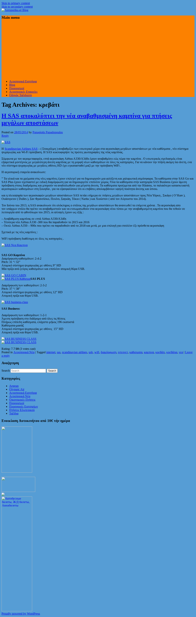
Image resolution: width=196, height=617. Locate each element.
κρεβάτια (171, 352)
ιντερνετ (123, 352)
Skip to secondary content (17, 6)
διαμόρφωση (108, 352)
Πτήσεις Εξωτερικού (22, 410)
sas (58, 352)
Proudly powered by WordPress (21, 613)
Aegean (14, 385)
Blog (12, 84)
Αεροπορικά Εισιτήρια (23, 81)
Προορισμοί (16, 88)
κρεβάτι (160, 352)
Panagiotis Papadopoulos (48, 132)
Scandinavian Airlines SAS (21, 148)
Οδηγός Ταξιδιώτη (20, 95)
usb (91, 352)
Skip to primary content (16, 3)
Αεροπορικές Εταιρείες (23, 91)
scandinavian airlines (74, 352)
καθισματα (135, 352)
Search (6, 370)
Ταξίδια (13, 413)
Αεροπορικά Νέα (23, 352)
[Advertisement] (98, 50)
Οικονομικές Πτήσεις (22, 399)
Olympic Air (16, 389)
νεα (181, 352)
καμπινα (149, 352)
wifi (96, 352)
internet (50, 352)
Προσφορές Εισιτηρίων (23, 406)
